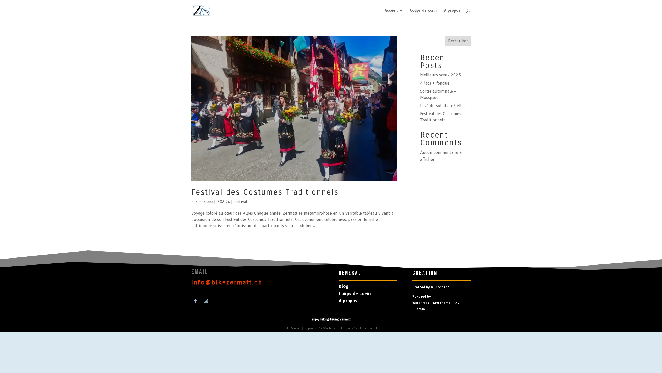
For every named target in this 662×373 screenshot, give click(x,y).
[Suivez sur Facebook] (195, 301)
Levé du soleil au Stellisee (444, 106)
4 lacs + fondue (434, 83)
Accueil (391, 11)
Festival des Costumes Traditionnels (265, 192)
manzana (205, 201)
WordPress (420, 303)
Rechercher (458, 41)
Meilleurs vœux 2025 (440, 75)
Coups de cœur (423, 11)
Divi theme (442, 303)
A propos (452, 11)
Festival (240, 201)
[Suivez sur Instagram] (206, 301)
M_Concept (440, 287)
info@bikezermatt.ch (226, 282)
